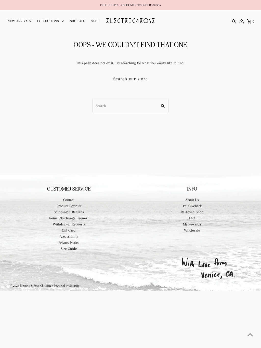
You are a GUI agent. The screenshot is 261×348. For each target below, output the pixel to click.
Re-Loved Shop (192, 212)
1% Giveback (192, 206)
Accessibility (69, 236)
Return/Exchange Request (68, 218)
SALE (95, 21)
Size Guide (69, 249)
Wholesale (192, 230)
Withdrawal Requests (69, 224)
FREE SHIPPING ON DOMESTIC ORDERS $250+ (130, 5)
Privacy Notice (69, 242)
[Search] (234, 21)
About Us (192, 200)
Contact (68, 200)
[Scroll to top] (250, 334)
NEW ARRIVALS (19, 21)
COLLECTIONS (48, 21)
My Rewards (192, 224)
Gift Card (69, 230)
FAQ (192, 218)
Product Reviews (69, 206)
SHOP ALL (77, 21)
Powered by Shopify (66, 285)
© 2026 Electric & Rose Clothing (31, 285)
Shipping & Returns (69, 212)
